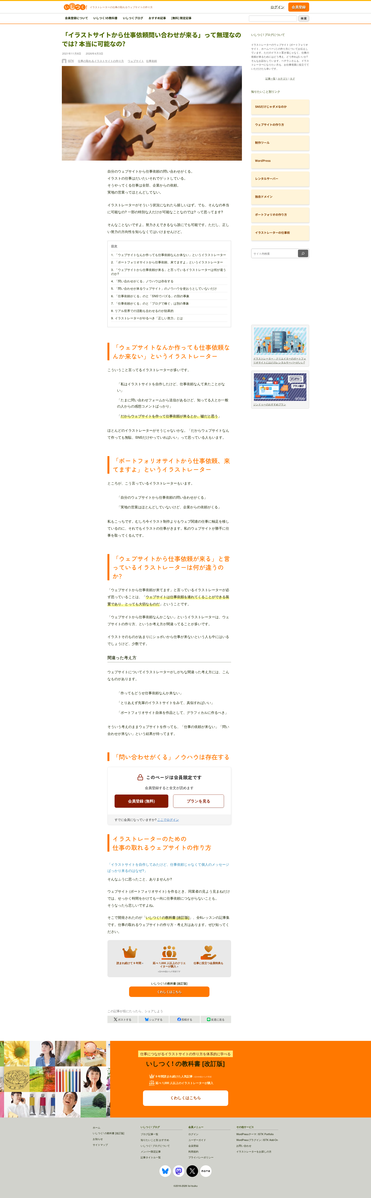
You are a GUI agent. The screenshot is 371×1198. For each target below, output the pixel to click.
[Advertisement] (280, 290)
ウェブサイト (136, 61)
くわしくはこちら (169, 991)
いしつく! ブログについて (155, 1145)
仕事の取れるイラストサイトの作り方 (101, 61)
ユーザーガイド (197, 1140)
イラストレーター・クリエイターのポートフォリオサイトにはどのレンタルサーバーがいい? (279, 360)
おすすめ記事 (157, 18)
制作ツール (262, 142)
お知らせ (98, 1139)
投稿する (186, 1019)
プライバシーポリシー (201, 1157)
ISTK (71, 61)
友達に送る (218, 1019)
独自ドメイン (263, 196)
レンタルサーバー (266, 178)
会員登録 (299, 6)
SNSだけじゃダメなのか (271, 106)
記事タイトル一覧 (151, 1157)
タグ (292, 78)
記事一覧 (270, 78)
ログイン (277, 7)
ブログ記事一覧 (149, 1134)
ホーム (96, 1127)
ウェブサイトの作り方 (269, 124)
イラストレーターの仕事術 (272, 232)
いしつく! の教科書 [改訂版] (108, 1133)
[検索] (303, 253)
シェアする (156, 1019)
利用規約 (193, 1151)
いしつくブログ (133, 18)
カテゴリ (283, 78)
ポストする (124, 1019)
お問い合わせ (243, 1145)
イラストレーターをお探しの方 (253, 1151)
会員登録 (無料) (141, 801)
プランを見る (198, 801)
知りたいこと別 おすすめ (155, 1140)
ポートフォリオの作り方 (271, 214)
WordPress (263, 160)
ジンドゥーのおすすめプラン (269, 404)
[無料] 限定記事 (181, 18)
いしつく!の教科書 (105, 18)
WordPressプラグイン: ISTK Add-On (257, 1140)
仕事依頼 (151, 61)
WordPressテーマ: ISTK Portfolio (255, 1134)
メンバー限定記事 (151, 1151)
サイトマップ (100, 1145)
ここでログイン (168, 819)
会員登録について (76, 18)
